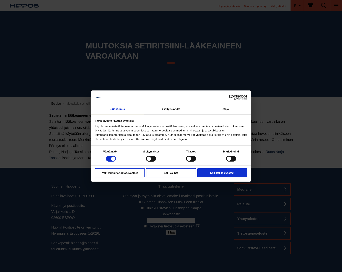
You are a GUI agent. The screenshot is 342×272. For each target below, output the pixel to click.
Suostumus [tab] (117, 108)
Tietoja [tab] (224, 108)
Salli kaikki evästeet (222, 172)
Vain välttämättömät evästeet (120, 172)
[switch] (151, 158)
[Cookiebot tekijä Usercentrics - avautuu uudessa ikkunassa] (231, 97)
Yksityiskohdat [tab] (171, 108)
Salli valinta (171, 172)
